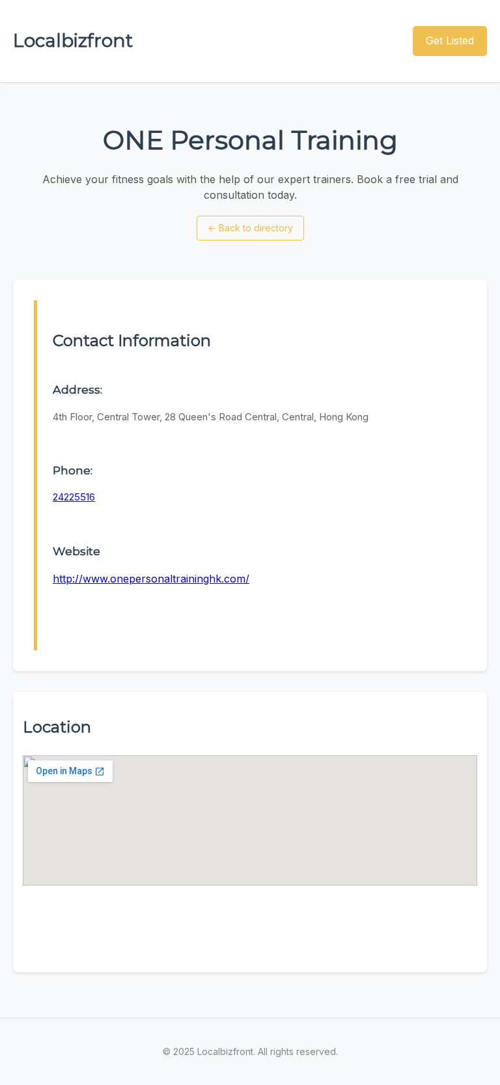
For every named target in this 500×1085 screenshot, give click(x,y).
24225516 (74, 497)
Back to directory (250, 227)
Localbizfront (73, 40)
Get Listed (450, 40)
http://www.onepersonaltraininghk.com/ (151, 578)
